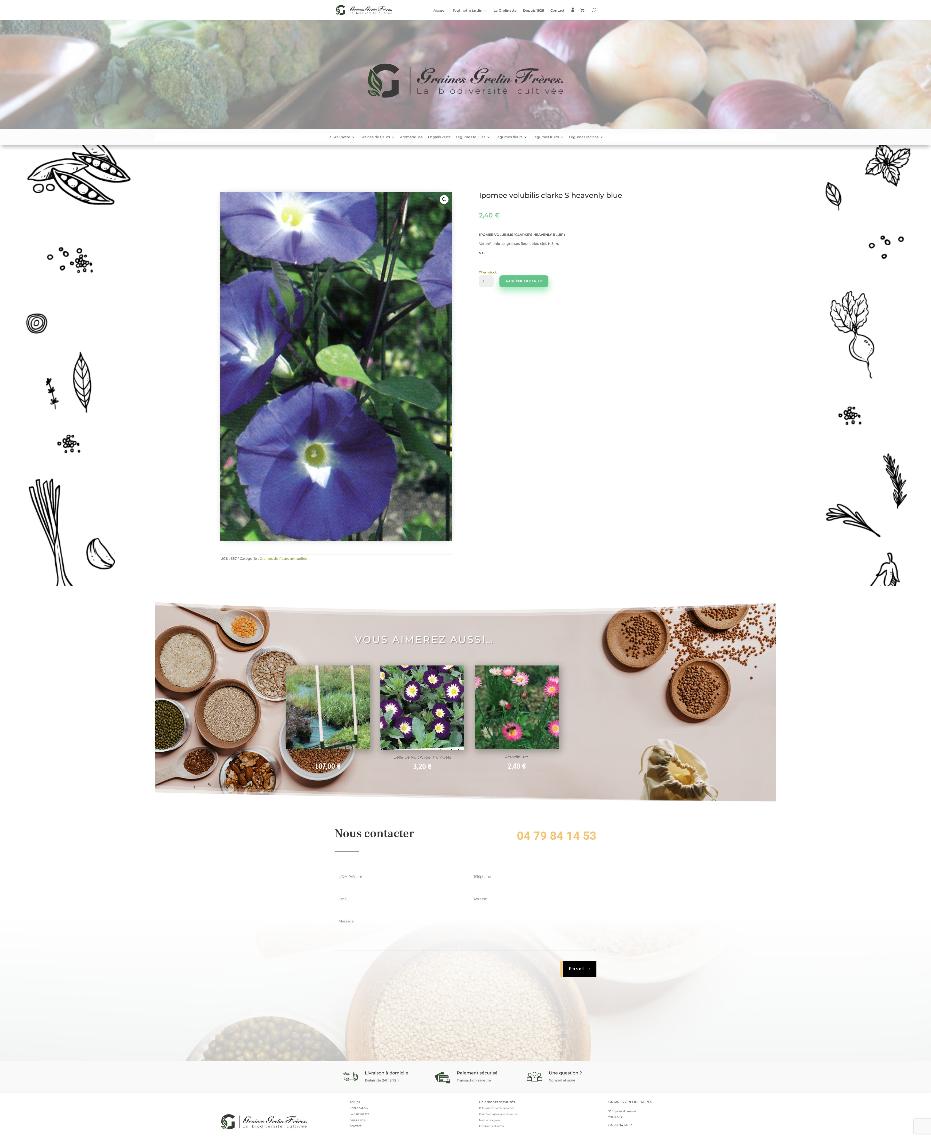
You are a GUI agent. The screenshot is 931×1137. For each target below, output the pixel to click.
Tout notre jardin (467, 11)
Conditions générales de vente (498, 1114)
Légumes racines (584, 137)
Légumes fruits (546, 137)
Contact (557, 11)
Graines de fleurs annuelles (283, 558)
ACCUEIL (355, 1102)
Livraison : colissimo (491, 1126)
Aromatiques (411, 137)
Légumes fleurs (509, 137)
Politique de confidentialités (496, 1108)
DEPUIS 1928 (357, 1120)
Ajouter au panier (524, 281)
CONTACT (355, 1126)
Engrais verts (439, 137)
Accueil (439, 11)
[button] (444, 199)
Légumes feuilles (470, 137)
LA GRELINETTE (359, 1114)
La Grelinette (505, 11)
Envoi (577, 969)
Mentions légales (489, 1120)
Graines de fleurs (375, 137)
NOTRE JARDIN (359, 1108)
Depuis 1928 (533, 11)
